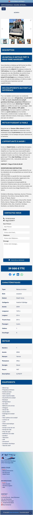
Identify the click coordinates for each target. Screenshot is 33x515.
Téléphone (6, 235)
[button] (30, 20)
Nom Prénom (7, 224)
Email (4, 229)
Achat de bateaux (14, 512)
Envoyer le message (17, 260)
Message (6, 241)
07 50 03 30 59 (10, 218)
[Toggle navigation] (4, 8)
